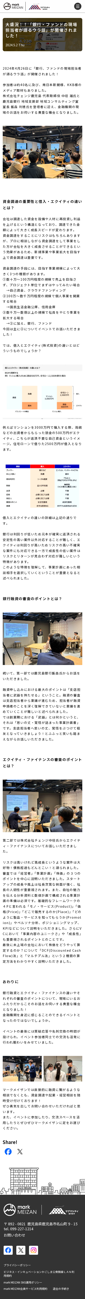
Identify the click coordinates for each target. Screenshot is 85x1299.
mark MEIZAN (14, 6)
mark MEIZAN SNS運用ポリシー (23, 1282)
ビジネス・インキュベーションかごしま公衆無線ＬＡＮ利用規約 (39, 1273)
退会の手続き (61, 1288)
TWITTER (19, 1151)
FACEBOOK (8, 1151)
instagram (33, 1250)
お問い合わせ (14, 1235)
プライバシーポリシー (17, 1265)
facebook (8, 1250)
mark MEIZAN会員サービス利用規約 (25, 1288)
